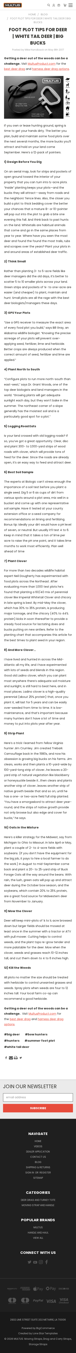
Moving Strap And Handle (38, 1205)
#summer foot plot (40, 1041)
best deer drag (14, 69)
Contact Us (38, 1157)
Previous (6, 1349)
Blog (38, 1162)
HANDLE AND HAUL (38, 1232)
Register (45, 1172)
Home (38, 1141)
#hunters (11, 1041)
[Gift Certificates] (59, 5)
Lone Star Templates (45, 1333)
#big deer (12, 1034)
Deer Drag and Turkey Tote (38, 1200)
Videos (38, 1146)
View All (38, 1238)
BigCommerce (45, 1328)
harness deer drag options (50, 69)
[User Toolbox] (54, 5)
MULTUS (38, 1227)
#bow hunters (36, 1034)
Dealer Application (38, 1151)
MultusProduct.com (42, 64)
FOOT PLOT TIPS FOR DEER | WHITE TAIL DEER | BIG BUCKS (38, 36)
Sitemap (38, 1177)
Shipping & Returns (38, 1167)
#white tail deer (16, 1047)
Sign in (30, 1172)
